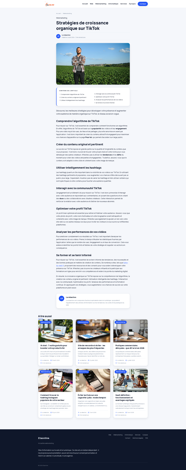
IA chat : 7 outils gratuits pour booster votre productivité (53, 346)
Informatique (113, 4)
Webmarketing (100, 4)
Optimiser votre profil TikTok (105, 97)
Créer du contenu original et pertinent (73, 97)
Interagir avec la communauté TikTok (108, 94)
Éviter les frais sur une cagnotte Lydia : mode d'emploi (92, 396)
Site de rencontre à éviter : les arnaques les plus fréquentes (91, 346)
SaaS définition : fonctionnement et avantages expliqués (124, 397)
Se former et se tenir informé (105, 103)
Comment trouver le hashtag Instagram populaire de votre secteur (52, 397)
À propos (132, 4)
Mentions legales (138, 438)
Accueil (85, 4)
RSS (146, 438)
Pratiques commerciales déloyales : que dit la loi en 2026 (129, 346)
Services (123, 4)
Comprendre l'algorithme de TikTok (72, 94)
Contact (143, 4)
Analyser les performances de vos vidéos (109, 100)
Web (91, 4)
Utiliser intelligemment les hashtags (73, 100)
